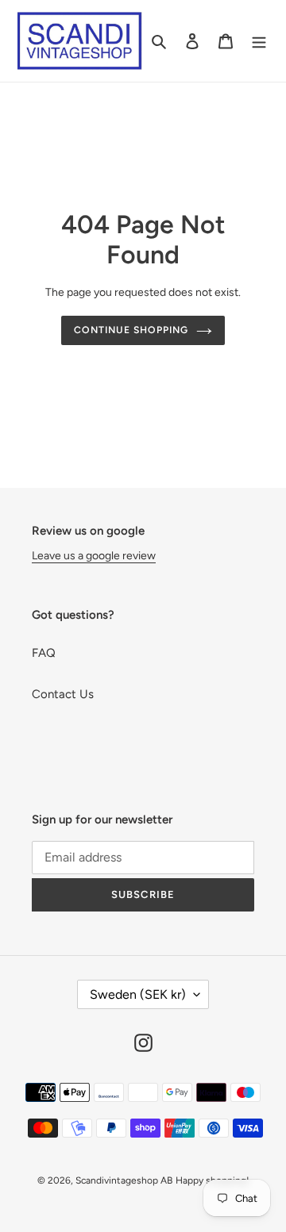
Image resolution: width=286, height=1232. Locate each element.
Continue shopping (131, 330)
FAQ (44, 653)
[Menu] (259, 41)
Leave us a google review (94, 555)
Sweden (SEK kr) (138, 994)
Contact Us (63, 694)
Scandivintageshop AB (123, 1180)
